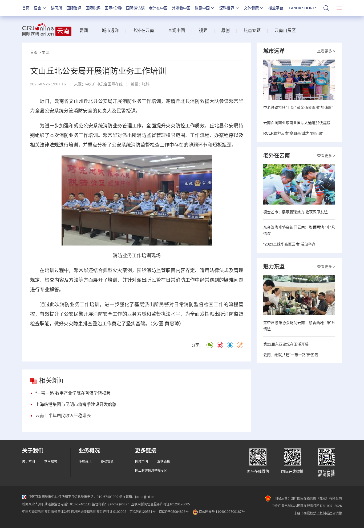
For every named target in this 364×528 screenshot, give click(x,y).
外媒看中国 (181, 8)
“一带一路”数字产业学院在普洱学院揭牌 (73, 393)
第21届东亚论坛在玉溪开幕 (286, 344)
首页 (26, 8)
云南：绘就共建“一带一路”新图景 (290, 355)
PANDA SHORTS (303, 8)
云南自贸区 (285, 30)
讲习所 (56, 8)
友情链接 (163, 461)
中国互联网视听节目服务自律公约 (46, 512)
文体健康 (251, 8)
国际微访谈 (135, 8)
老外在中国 (158, 8)
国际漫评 (73, 8)
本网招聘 (50, 461)
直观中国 (176, 30)
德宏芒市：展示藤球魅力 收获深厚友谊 (295, 212)
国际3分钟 (113, 8)
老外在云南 (143, 30)
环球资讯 (85, 461)
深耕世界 (226, 8)
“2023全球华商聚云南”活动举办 (289, 244)
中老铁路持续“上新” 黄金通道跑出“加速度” (298, 107)
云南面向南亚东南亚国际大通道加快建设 (296, 122)
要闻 (83, 30)
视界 (203, 30)
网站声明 (141, 461)
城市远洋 (110, 30)
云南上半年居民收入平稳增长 (63, 415)
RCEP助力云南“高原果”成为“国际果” (293, 133)
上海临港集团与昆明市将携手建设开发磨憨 (75, 404)
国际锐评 (93, 8)
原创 (225, 30)
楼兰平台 (275, 8)
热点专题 (252, 30)
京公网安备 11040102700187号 (221, 512)
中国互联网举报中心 (43, 497)
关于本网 (28, 461)
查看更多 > (326, 51)
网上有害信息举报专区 (151, 470)
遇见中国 (202, 8)
